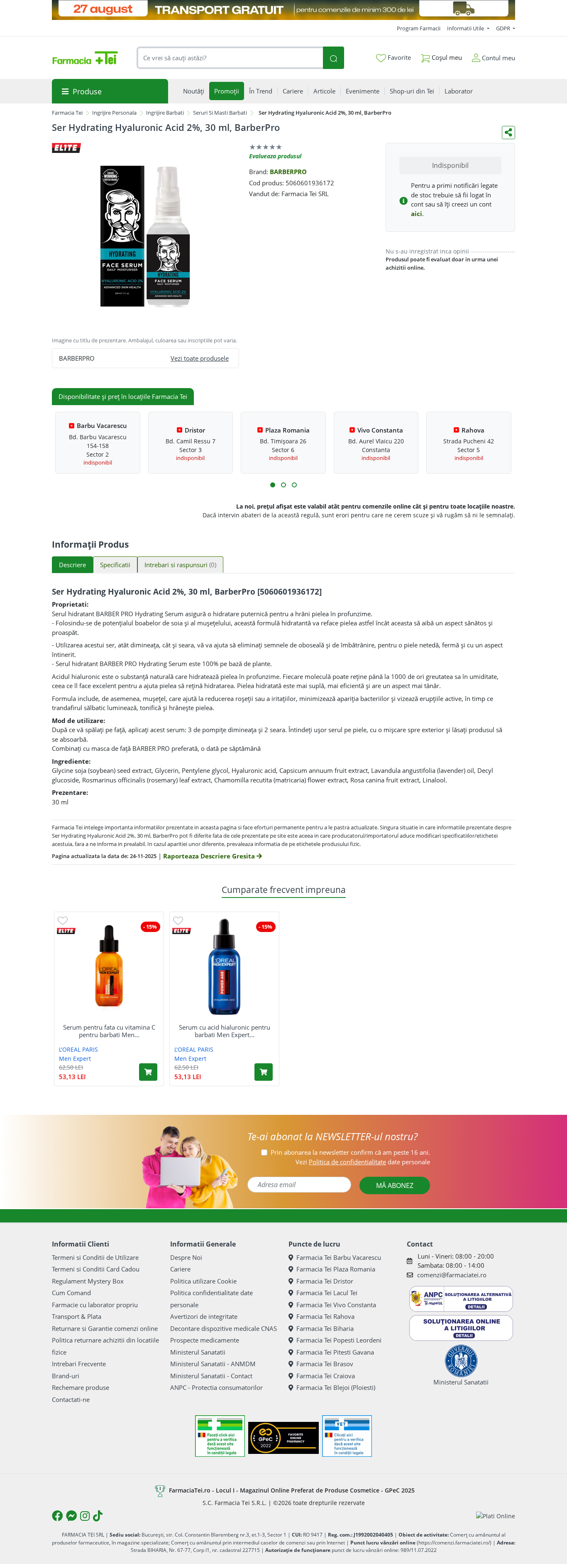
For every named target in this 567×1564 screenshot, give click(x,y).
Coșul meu (446, 57)
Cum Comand (71, 1293)
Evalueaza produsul (275, 156)
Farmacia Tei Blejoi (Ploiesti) (335, 1387)
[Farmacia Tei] (85, 58)
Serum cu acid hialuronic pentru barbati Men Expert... (224, 1030)
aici (416, 213)
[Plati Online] (495, 1516)
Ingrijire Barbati (165, 112)
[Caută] (333, 58)
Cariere (180, 1269)
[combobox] (230, 58)
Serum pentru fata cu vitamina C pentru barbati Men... (109, 1030)
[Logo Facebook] (57, 1515)
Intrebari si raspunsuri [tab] (180, 565)
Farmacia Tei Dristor (324, 1281)
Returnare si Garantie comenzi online (105, 1328)
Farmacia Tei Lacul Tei (326, 1293)
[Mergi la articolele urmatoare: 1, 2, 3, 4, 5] (272, 484)
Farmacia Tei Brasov (324, 1364)
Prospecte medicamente (204, 1340)
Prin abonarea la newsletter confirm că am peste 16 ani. (350, 1152)
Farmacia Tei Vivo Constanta (336, 1305)
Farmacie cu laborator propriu (95, 1305)
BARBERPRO (288, 171)
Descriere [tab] (72, 565)
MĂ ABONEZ (394, 1185)
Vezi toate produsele (200, 358)
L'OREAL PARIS (78, 1049)
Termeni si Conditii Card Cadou (95, 1269)
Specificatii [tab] (115, 565)
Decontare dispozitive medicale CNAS (223, 1328)
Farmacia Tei (67, 112)
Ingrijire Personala (114, 112)
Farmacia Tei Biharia (325, 1328)
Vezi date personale (363, 1162)
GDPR (503, 28)
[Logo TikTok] (98, 1515)
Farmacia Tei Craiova (325, 1376)
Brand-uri (65, 1376)
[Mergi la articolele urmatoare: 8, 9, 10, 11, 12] (294, 484)
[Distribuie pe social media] (508, 132)
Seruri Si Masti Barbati (220, 112)
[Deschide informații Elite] (66, 930)
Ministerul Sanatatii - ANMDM (213, 1364)
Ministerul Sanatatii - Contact (211, 1376)
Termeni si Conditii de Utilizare (95, 1257)
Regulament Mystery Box (88, 1281)
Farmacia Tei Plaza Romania (335, 1269)
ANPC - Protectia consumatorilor (216, 1387)
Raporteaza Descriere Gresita (210, 856)
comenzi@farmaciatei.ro (451, 1275)
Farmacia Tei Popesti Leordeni (338, 1340)
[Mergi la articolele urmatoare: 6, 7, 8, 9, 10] (283, 484)
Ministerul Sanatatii (197, 1352)
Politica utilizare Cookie (203, 1281)
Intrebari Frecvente (79, 1364)
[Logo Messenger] (71, 1515)
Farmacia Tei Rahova (325, 1316)
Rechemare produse (80, 1387)
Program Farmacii (418, 28)
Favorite (398, 57)
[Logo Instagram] (85, 1515)
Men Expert (75, 1058)
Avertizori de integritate (203, 1316)
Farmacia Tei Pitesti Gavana (335, 1352)
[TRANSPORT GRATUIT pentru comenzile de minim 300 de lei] (283, 10)
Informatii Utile (466, 28)
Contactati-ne (71, 1399)
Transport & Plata (76, 1316)
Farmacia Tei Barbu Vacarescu (338, 1257)
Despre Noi (186, 1257)
